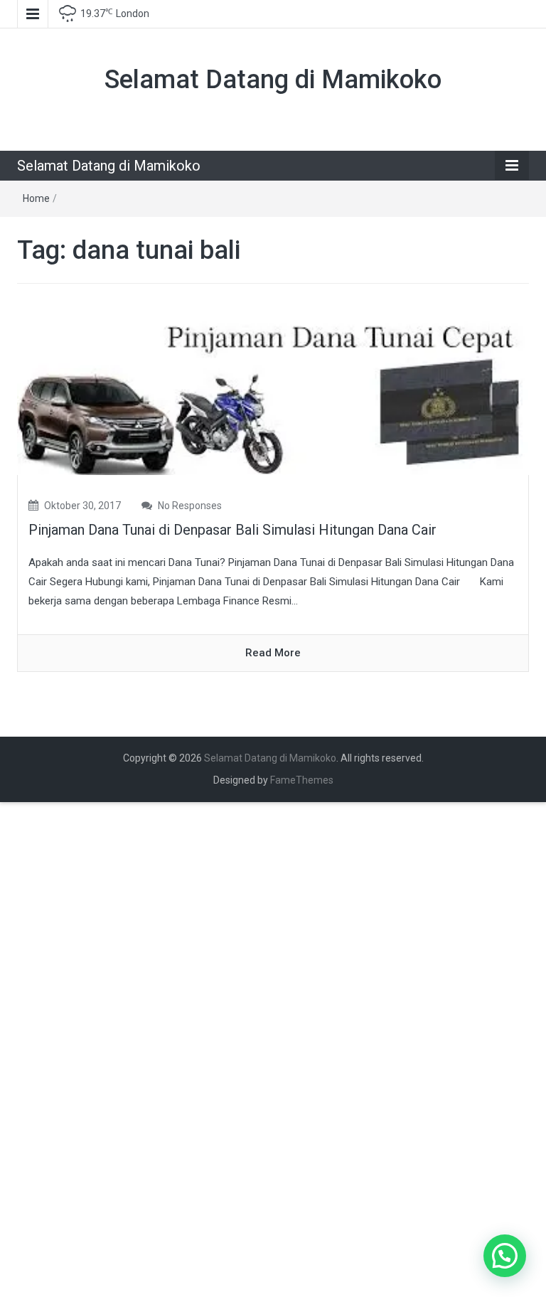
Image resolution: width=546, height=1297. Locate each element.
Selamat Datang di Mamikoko (273, 80)
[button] (504, 1255)
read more (273, 652)
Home (36, 198)
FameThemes (301, 780)
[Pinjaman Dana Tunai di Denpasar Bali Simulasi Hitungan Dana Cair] (273, 389)
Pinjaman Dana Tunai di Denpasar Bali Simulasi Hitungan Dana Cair (232, 529)
